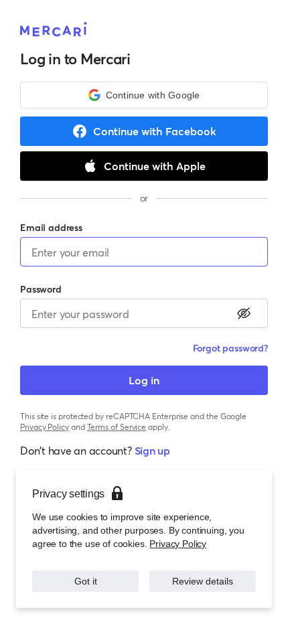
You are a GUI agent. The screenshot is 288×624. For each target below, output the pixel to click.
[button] (144, 95)
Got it (85, 581)
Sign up (152, 450)
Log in (144, 380)
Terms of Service (117, 427)
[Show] (243, 313)
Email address (51, 227)
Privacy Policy (177, 543)
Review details (202, 581)
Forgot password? (230, 347)
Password (41, 289)
